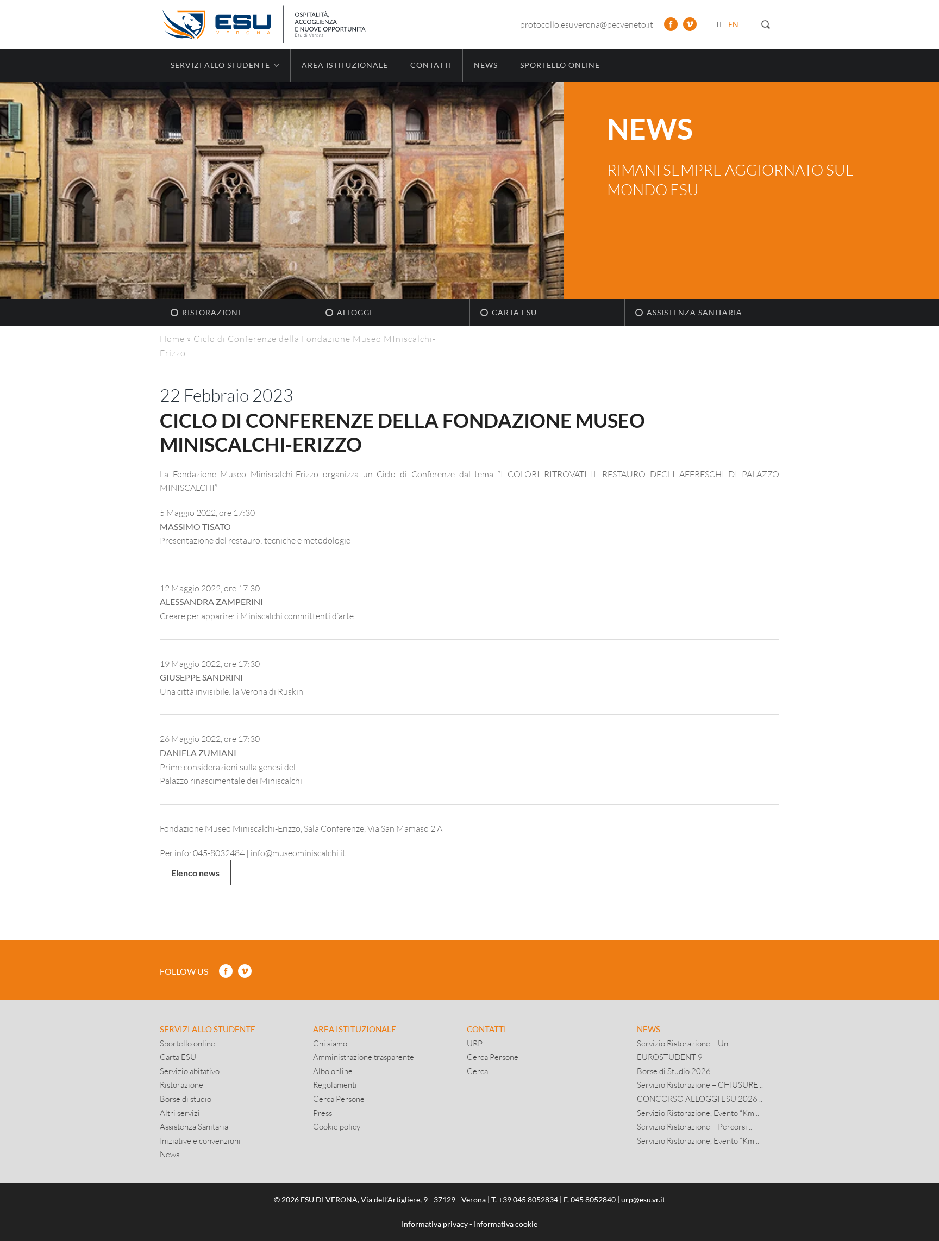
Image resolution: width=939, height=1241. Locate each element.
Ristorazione (212, 312)
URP (475, 1043)
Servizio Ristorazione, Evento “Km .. (698, 1113)
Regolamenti (335, 1084)
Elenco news (195, 873)
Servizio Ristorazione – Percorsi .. (694, 1126)
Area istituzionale (345, 65)
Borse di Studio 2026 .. (676, 1071)
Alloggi (354, 312)
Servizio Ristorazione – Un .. (685, 1043)
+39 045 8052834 (528, 1199)
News (486, 65)
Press (322, 1113)
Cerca (477, 1071)
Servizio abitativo (190, 1071)
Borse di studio (185, 1098)
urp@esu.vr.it (643, 1199)
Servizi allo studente (207, 1029)
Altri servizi (180, 1113)
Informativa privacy (435, 1223)
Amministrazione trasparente (363, 1057)
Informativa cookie (505, 1223)
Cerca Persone (339, 1098)
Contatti (431, 65)
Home (172, 338)
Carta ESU (514, 312)
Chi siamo (330, 1043)
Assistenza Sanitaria (694, 312)
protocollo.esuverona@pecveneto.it (586, 24)
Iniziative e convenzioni (200, 1140)
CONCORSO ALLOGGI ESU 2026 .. (699, 1098)
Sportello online (560, 65)
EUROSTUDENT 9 (670, 1057)
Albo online (333, 1071)
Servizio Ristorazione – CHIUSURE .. (700, 1084)
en (733, 24)
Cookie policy (336, 1126)
